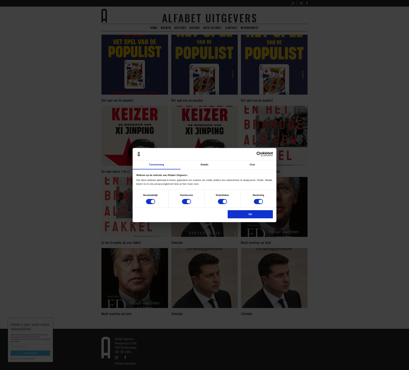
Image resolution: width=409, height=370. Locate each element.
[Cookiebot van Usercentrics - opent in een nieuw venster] (259, 154)
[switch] (186, 201)
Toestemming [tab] (156, 164)
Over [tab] (252, 164)
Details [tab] (204, 164)
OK (250, 214)
